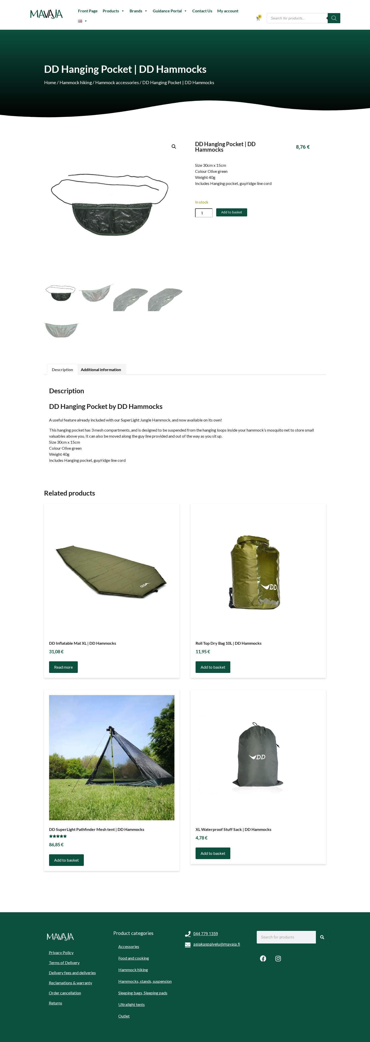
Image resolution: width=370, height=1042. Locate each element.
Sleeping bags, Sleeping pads (142, 992)
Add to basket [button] (213, 667)
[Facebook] (263, 958)
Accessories (128, 946)
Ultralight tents (131, 1004)
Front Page (88, 10)
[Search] (334, 18)
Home (50, 82)
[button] (173, 146)
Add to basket (231, 212)
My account (227, 10)
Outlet (124, 1016)
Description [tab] (62, 369)
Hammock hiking (75, 82)
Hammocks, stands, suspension (145, 981)
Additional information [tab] (101, 369)
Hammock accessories (117, 82)
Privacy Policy (61, 952)
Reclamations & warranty (70, 982)
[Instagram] (278, 958)
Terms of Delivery (64, 962)
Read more (63, 667)
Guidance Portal (167, 10)
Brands (136, 10)
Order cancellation (65, 992)
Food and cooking (133, 958)
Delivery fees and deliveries (72, 972)
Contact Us (202, 10)
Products (111, 10)
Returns (55, 1002)
